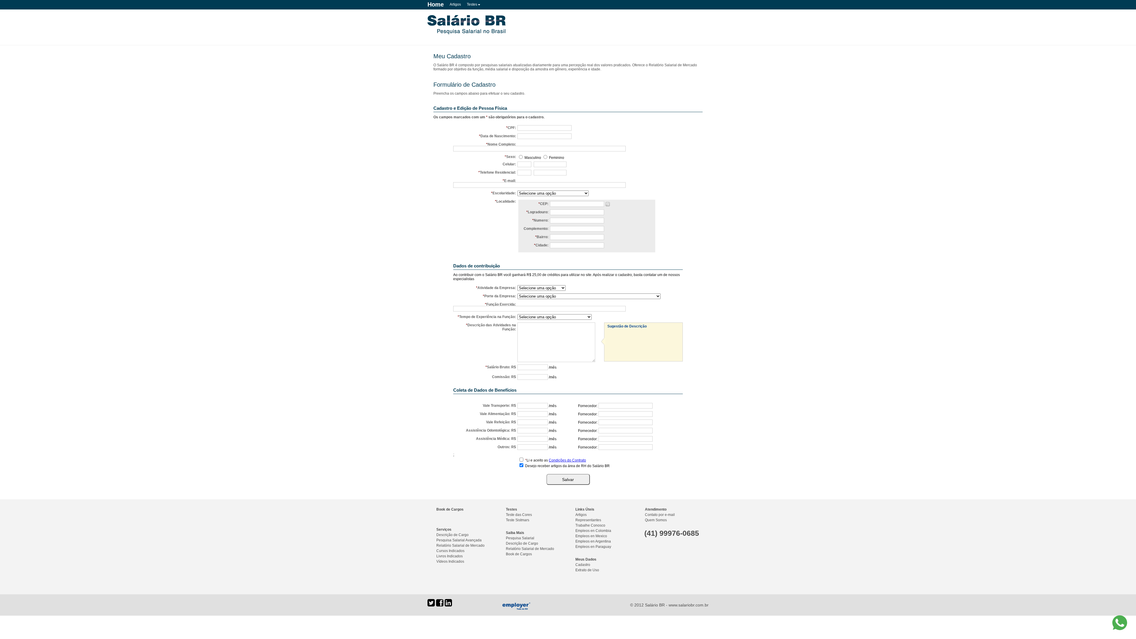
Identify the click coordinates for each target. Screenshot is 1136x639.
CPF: (512, 128)
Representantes (588, 520)
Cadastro (582, 565)
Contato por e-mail (660, 515)
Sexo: (511, 157)
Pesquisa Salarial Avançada (459, 540)
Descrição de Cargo (452, 535)
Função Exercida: (501, 304)
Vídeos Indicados (450, 561)
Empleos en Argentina (593, 541)
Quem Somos (656, 520)
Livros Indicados (449, 556)
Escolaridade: (504, 193)
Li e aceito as (555, 460)
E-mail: (510, 181)
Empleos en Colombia (593, 531)
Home (435, 4)
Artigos (455, 4)
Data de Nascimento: (498, 136)
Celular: (509, 164)
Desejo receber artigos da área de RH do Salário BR (567, 466)
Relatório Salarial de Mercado (460, 545)
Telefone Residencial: (498, 172)
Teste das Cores (519, 515)
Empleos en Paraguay (593, 547)
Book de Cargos (450, 509)
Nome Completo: (502, 144)
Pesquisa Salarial (520, 538)
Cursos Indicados (450, 551)
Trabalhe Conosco (590, 525)
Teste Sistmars (517, 520)
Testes (472, 4)
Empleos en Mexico (591, 536)
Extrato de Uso (587, 570)
